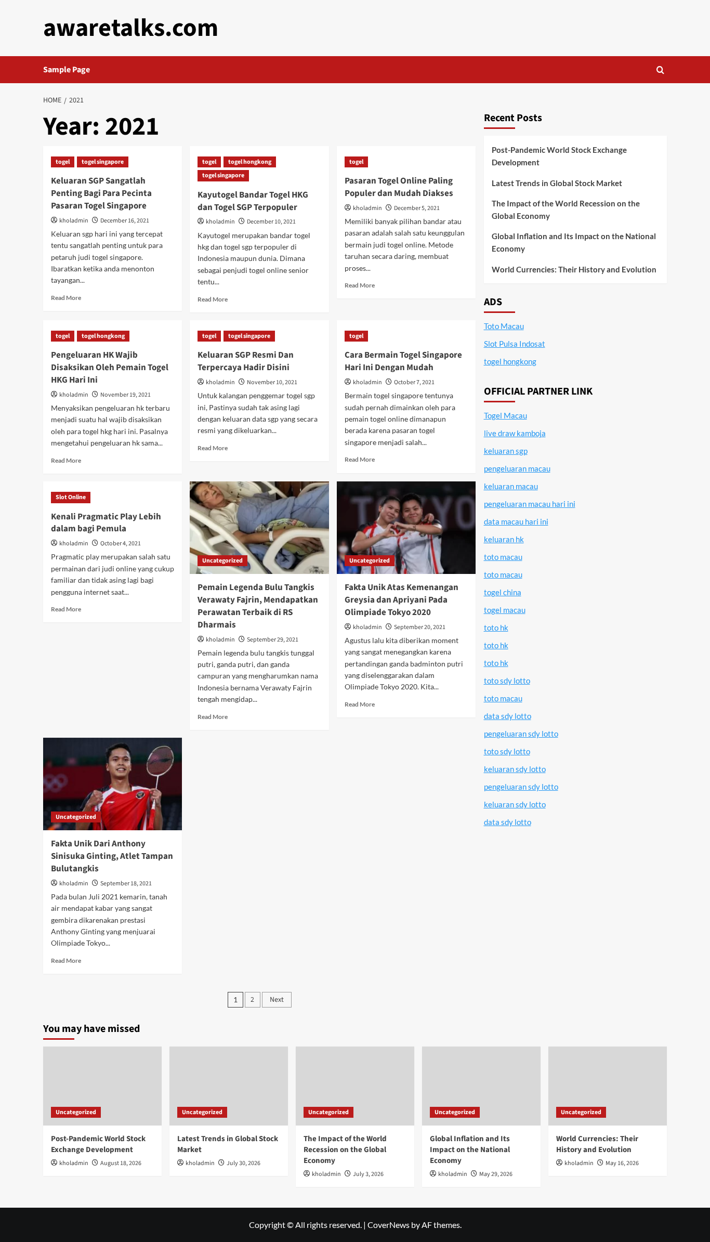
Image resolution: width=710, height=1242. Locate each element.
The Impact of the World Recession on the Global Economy (566, 209)
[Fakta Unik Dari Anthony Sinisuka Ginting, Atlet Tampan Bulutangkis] (112, 784)
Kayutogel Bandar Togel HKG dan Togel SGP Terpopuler (253, 201)
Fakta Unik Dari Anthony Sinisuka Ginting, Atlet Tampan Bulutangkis (112, 856)
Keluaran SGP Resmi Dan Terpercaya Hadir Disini (246, 361)
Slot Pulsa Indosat (514, 343)
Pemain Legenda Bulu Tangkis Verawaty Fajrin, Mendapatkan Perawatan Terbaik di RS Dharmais (258, 606)
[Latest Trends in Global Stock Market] (228, 1086)
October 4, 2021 (120, 543)
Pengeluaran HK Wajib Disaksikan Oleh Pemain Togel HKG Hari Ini (109, 367)
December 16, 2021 (124, 220)
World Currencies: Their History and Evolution (574, 269)
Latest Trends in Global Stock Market (557, 183)
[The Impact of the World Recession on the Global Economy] (355, 1086)
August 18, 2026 (120, 1163)
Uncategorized (222, 560)
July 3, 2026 (368, 1174)
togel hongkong (249, 162)
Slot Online (71, 497)
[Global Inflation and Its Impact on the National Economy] (481, 1086)
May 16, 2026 (622, 1163)
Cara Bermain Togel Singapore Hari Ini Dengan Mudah (403, 361)
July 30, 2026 (243, 1163)
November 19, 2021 (125, 394)
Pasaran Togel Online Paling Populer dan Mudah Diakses (399, 187)
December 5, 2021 (417, 208)
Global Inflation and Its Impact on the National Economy (574, 242)
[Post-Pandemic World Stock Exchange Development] (102, 1086)
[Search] (660, 70)
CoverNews (388, 1225)
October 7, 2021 (414, 382)
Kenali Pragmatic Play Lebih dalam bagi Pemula (106, 523)
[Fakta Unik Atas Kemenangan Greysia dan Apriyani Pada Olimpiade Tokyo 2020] (406, 527)
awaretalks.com (130, 28)
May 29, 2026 (495, 1174)
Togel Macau (505, 415)
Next (277, 1000)
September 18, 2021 (126, 883)
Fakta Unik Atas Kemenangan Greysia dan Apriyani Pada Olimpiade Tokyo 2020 (401, 600)
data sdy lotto (507, 822)
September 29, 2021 (272, 639)
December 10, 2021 (271, 221)
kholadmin (73, 220)
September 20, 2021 (419, 627)
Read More (66, 298)
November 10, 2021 (272, 382)
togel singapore (103, 162)
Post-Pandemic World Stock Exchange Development (559, 156)
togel (63, 162)
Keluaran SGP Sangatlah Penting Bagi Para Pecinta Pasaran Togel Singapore (101, 193)
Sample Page (66, 69)
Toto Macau (504, 326)
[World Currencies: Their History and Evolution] (607, 1086)
